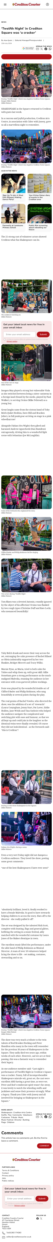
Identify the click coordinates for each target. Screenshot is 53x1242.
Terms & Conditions (10, 1170)
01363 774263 (15, 1233)
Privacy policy (8, 1175)
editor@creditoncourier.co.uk (18, 1237)
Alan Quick (8, 40)
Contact (5, 1173)
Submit (43, 334)
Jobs (4, 1178)
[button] (5, 4)
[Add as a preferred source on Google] (28, 48)
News (3, 22)
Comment (44, 1146)
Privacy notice (12, 341)
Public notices (8, 1181)
